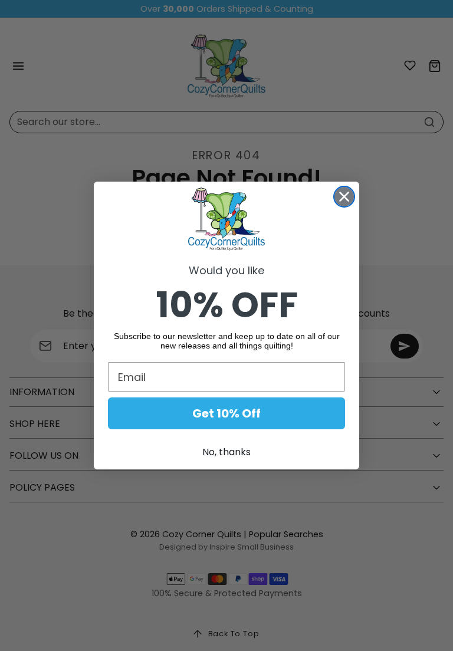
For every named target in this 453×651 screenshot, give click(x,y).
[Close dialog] (344, 196)
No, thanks (226, 452)
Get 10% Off (226, 413)
